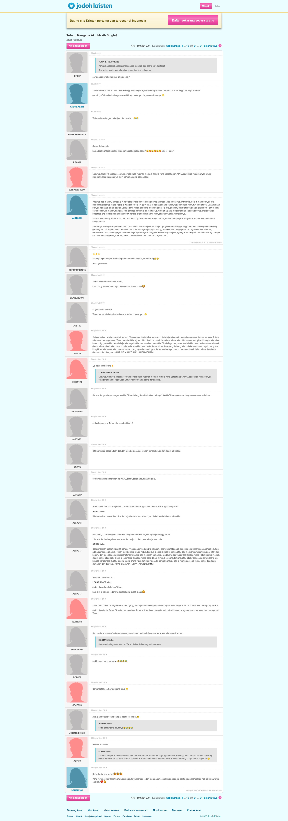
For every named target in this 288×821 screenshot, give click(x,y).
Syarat (107, 816)
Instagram (147, 816)
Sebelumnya (173, 45)
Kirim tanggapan (78, 45)
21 (195, 45)
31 (201, 45)
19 (187, 45)
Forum (69, 39)
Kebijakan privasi (93, 816)
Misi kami (93, 810)
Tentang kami (74, 810)
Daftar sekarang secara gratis (193, 20)
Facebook (127, 816)
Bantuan (177, 810)
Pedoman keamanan (135, 810)
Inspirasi (78, 39)
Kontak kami (194, 810)
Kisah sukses (111, 810)
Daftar (217, 5)
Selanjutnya (211, 45)
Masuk (206, 6)
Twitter (137, 816)
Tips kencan (160, 810)
